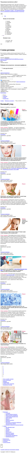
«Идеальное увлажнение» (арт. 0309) (19, 168)
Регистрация (3, 92)
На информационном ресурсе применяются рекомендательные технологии (12, 11)
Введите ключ (4, 77)
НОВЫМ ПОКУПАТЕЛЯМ (10, 59)
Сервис (2, 100)
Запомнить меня (5, 80)
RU (5, 16)
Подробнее (3, 134)
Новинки (5, 96)
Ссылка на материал (5, 140)
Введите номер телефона (6, 87)
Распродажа (5, 98)
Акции (4, 97)
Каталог (2, 59)
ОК (1, 13)
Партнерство (6, 438)
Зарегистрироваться (5, 72)
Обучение (5, 441)
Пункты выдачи (6, 440)
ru (3, 35)
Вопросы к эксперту (9, 100)
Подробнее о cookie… (10, 10)
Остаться (7, 57)
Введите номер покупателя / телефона (9, 74)
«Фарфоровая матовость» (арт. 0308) (10, 169)
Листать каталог (6, 442)
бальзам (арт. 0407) (10, 274)
